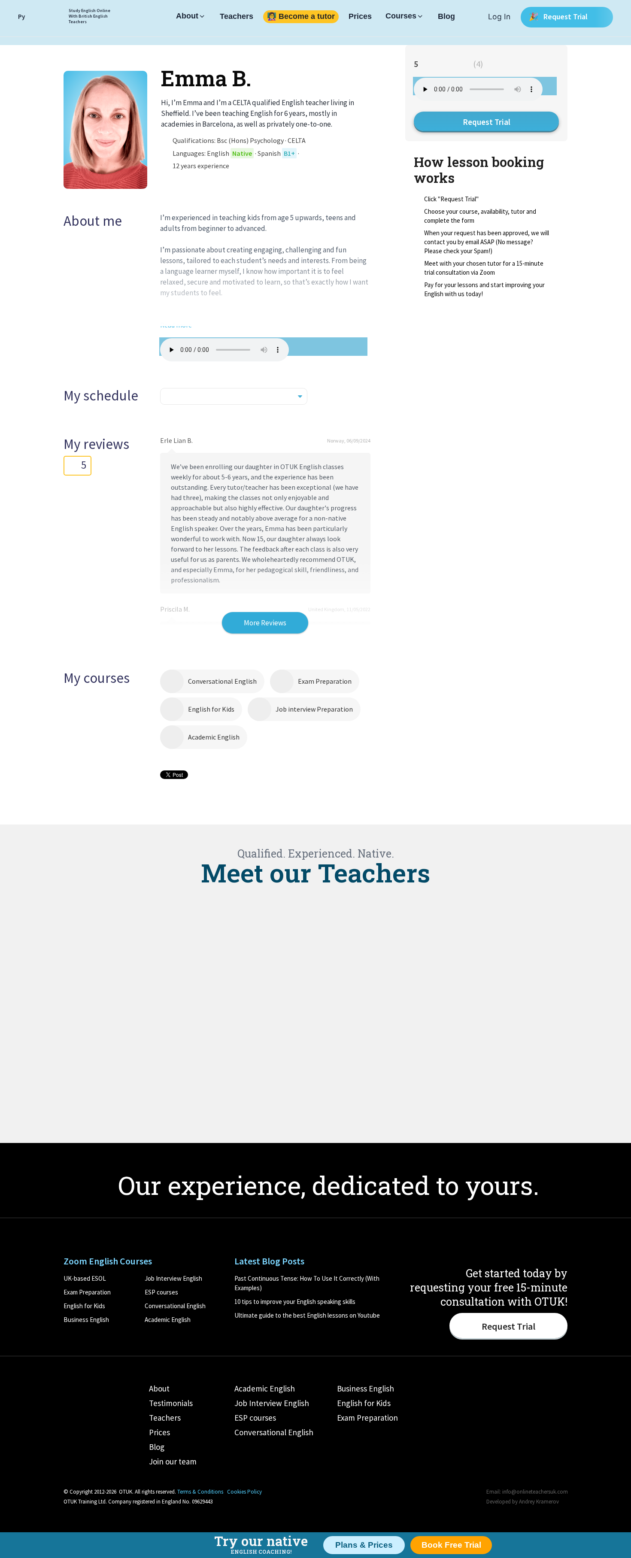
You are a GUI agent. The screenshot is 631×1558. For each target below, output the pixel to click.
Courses (400, 16)
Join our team (173, 1461)
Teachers (236, 17)
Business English (86, 1320)
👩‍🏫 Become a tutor (301, 17)
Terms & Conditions (200, 1491)
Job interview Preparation (314, 709)
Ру (21, 16)
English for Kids (211, 709)
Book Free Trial (451, 1544)
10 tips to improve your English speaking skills (294, 1301)
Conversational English (222, 681)
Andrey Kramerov (539, 1501)
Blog (446, 17)
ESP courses (161, 1292)
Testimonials (171, 1403)
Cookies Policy (244, 1491)
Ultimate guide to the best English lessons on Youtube (307, 1315)
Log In (499, 16)
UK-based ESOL (85, 1278)
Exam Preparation (325, 681)
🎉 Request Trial (559, 16)
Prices (360, 17)
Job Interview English (173, 1278)
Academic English (214, 737)
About (187, 16)
